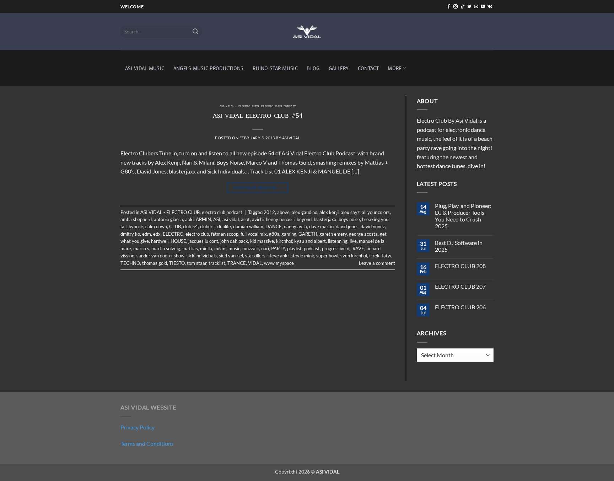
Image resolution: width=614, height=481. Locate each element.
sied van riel (231, 255)
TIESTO (177, 263)
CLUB (175, 226)
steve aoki (278, 255)
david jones (347, 226)
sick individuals (202, 255)
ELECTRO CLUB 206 (460, 307)
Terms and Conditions (147, 443)
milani (220, 248)
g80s (274, 234)
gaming (288, 234)
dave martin (321, 226)
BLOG (313, 68)
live (353, 241)
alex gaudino (304, 212)
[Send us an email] (476, 6)
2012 (269, 212)
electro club (197, 234)
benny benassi (280, 219)
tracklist (217, 263)
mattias (190, 248)
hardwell (159, 241)
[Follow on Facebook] (449, 6)
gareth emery (333, 234)
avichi (258, 219)
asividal (291, 137)
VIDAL (255, 263)
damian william (248, 226)
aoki (189, 219)
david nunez (373, 226)
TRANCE (236, 263)
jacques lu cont (203, 241)
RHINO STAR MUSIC (275, 68)
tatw (386, 255)
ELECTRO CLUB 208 (460, 265)
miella (206, 248)
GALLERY (339, 68)
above (283, 212)
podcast (312, 248)
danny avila (295, 226)
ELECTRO (173, 234)
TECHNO (130, 263)
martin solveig (165, 248)
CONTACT (368, 68)
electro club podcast (278, 106)
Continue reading (258, 187)
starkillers (255, 255)
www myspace (279, 263)
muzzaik (250, 248)
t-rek (374, 255)
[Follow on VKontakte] (490, 6)
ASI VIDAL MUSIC (144, 68)
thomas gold (154, 263)
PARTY (278, 248)
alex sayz (350, 212)
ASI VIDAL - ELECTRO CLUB (239, 106)
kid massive (262, 241)
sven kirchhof (353, 255)
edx (157, 234)
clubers (207, 226)
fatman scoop (224, 234)
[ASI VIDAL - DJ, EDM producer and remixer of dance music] (307, 31)
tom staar (196, 263)
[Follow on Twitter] (469, 6)
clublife (224, 226)
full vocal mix (254, 234)
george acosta (363, 234)
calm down (156, 226)
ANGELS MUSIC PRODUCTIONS (208, 68)
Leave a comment (377, 263)
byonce (136, 226)
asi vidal (230, 219)
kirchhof (284, 241)
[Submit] (195, 32)
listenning (338, 241)
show (179, 255)
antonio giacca (168, 219)
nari (265, 248)
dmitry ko (130, 234)
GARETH (307, 234)
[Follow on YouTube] (483, 6)
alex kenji (329, 212)
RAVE (358, 248)
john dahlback (234, 241)
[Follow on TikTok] (462, 6)
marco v (141, 248)
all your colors (376, 212)
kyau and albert (310, 241)
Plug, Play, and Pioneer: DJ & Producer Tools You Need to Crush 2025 (463, 216)
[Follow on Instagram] (455, 6)
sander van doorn (154, 255)
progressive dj (336, 248)
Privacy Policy (137, 427)
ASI (216, 219)
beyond (304, 219)
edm (146, 234)
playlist (294, 248)
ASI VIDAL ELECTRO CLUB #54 (258, 116)
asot (245, 219)
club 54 (190, 226)
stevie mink (302, 255)
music (234, 248)
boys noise (349, 219)
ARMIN (203, 219)
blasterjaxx (325, 219)
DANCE (273, 226)
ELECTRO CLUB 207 (460, 286)
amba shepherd (136, 219)
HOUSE (178, 241)
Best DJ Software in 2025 (459, 246)
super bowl (327, 255)
